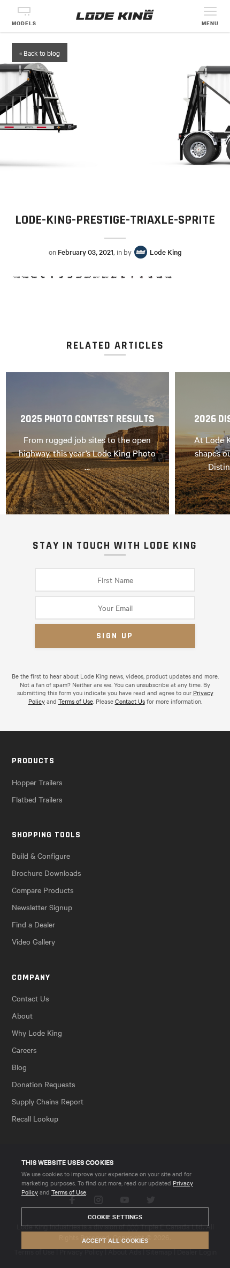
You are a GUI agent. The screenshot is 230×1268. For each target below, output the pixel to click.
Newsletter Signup (42, 907)
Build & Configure (41, 855)
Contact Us (130, 701)
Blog (19, 1066)
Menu (210, 23)
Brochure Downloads (46, 872)
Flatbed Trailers (37, 799)
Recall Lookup (35, 1118)
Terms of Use (68, 1192)
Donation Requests (43, 1084)
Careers (24, 1049)
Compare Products (43, 889)
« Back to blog (39, 52)
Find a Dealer (33, 924)
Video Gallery (33, 941)
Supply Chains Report (47, 1101)
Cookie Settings (115, 1216)
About (22, 1015)
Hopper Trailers (37, 782)
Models (24, 23)
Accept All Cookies (115, 1240)
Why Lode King (37, 1032)
